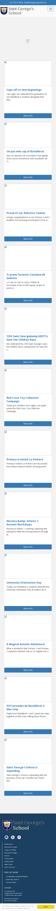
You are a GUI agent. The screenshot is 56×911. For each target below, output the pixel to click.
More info (26, 908)
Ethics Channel (9, 867)
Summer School (11, 882)
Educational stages (10, 853)
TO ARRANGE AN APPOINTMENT (17, 877)
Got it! (46, 907)
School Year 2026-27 (12, 879)
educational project (10, 847)
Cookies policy (8, 861)
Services (7, 856)
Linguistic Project (10, 850)
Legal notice (8, 864)
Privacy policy (8, 858)
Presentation (8, 844)
